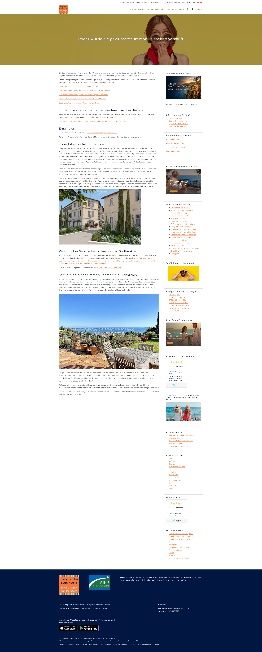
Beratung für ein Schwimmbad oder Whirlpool (88, 264)
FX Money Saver (177, 246)
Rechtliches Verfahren (178, 121)
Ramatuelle (173, 475)
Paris (170, 488)
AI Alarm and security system (183, 224)
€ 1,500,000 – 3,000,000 (178, 303)
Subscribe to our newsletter (182, 210)
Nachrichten (130, 2)
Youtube (172, 542)
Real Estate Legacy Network (105, 638)
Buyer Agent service (179, 219)
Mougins (172, 472)
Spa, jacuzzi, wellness (179, 240)
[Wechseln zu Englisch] (175, 2)
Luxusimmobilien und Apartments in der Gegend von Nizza (83, 95)
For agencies (176, 254)
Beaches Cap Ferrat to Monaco (181, 435)
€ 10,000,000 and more (178, 311)
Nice (170, 459)
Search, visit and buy (179, 213)
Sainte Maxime (175, 480)
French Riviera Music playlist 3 (181, 539)
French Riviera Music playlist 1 (181, 534)
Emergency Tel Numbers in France (185, 248)
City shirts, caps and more (181, 251)
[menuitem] (122, 2)
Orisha (149, 644)
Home (122, 2)
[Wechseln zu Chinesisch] (197, 2)
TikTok (171, 553)
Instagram (173, 545)
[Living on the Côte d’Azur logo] (63, 9)
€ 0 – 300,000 (174, 295)
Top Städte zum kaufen (178, 124)
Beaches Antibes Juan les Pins (181, 441)
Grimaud (172, 486)
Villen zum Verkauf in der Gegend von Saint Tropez (79, 87)
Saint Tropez (174, 477)
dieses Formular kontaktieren (109, 268)
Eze (170, 469)
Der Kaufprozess (175, 118)
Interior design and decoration (183, 229)
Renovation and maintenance (183, 237)
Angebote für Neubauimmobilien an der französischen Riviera (102, 121)
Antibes (172, 461)
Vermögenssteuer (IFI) (178, 126)
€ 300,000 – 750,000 (177, 297)
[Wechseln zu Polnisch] (201, 2)
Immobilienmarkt (142, 2)
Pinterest (172, 555)
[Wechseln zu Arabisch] (194, 2)
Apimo (127, 644)
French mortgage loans (180, 243)
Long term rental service (181, 227)
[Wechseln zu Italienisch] (186, 2)
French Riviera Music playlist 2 (181, 537)
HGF (162, 2)
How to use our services (180, 208)
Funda (133, 644)
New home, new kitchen (181, 221)
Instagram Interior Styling (179, 547)
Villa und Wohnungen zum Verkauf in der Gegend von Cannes (84, 91)
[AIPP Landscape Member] (99, 582)
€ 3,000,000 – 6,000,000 (179, 305)
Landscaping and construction (183, 235)
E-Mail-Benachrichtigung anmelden (102, 133)
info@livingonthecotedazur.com (175, 608)
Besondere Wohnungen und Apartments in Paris (79, 103)
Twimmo (156, 644)
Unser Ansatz (155, 2)
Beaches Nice (174, 438)
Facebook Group (175, 550)
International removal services (183, 232)
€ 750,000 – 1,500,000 (177, 300)
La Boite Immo (141, 644)
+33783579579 (173, 611)
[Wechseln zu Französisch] (190, 2)
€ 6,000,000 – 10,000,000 (179, 308)
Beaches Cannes (175, 443)
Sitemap (107, 644)
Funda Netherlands (74, 638)
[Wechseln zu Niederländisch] (183, 2)
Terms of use (98, 644)
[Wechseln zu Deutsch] (179, 2)
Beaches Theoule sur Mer (179, 446)
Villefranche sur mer (177, 467)
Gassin (171, 483)
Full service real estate (180, 216)
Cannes (172, 464)
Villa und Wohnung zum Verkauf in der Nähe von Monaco (82, 99)
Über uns (170, 2)
